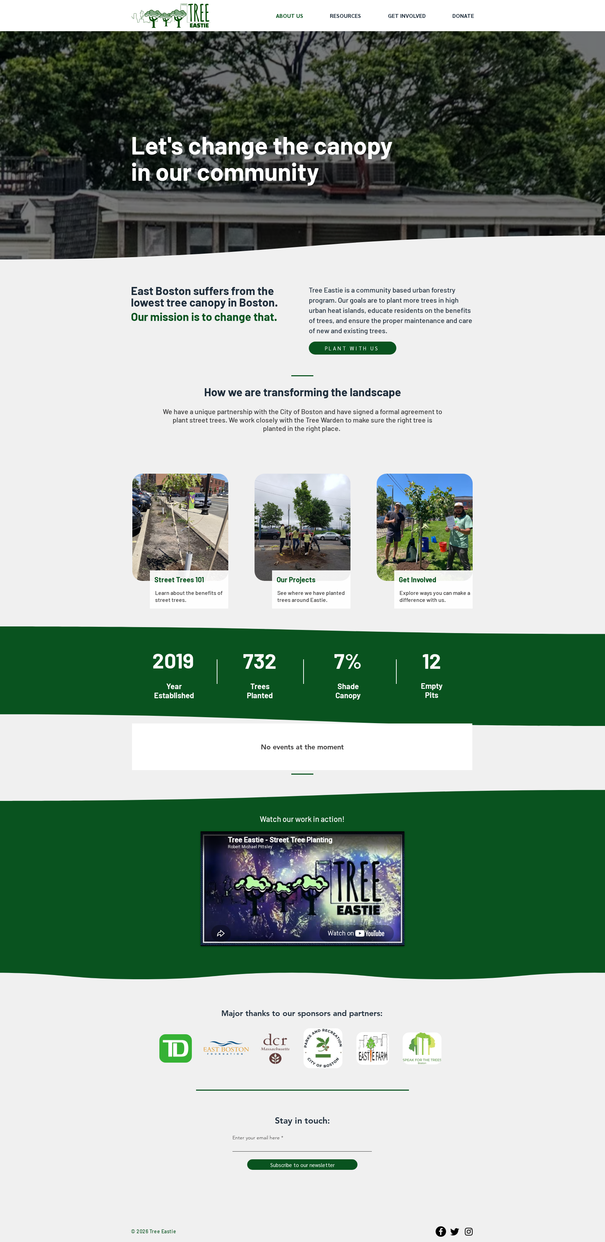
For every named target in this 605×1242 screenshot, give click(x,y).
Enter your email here (256, 1137)
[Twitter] (455, 1231)
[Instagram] (469, 1231)
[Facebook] (441, 1231)
